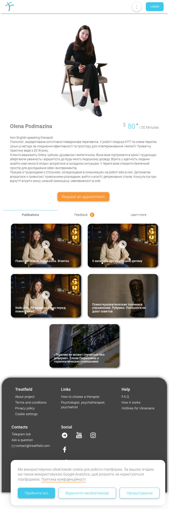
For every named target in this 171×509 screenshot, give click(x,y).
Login (155, 6)
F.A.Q (125, 397)
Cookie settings (26, 414)
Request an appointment (83, 196)
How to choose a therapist (80, 397)
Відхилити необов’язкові (87, 493)
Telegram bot (21, 434)
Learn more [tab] (138, 215)
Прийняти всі (36, 493)
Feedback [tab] (83, 215)
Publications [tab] (30, 215)
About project (25, 397)
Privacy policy (25, 408)
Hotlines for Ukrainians (138, 408)
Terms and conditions (31, 402)
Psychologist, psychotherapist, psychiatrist (83, 404)
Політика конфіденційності (63, 479)
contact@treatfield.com (32, 446)
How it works (131, 402)
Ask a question (22, 440)
